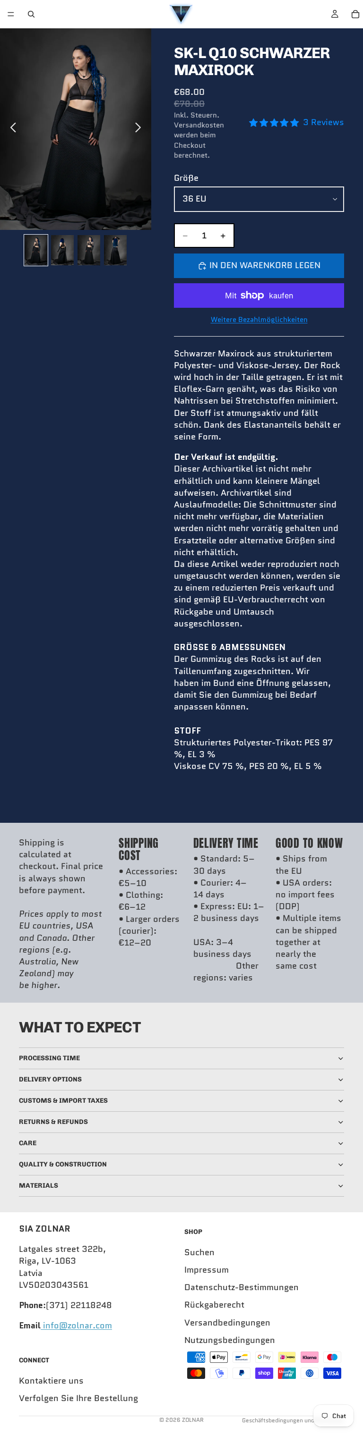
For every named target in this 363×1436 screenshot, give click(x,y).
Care (27, 1143)
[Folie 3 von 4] (89, 250)
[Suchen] (31, 14)
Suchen (199, 1252)
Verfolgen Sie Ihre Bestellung (78, 1398)
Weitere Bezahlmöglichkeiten (259, 320)
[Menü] (11, 14)
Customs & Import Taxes (63, 1101)
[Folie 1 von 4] (36, 250)
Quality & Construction (63, 1164)
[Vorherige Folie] (10, 128)
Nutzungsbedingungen (229, 1340)
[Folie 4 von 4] (115, 250)
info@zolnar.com (76, 1326)
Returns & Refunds (53, 1122)
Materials (38, 1186)
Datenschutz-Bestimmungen (241, 1288)
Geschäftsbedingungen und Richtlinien (293, 1420)
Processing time (49, 1058)
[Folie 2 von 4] (62, 250)
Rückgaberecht (214, 1305)
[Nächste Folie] (140, 128)
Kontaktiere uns (51, 1381)
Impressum (206, 1270)
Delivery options (50, 1079)
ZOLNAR (193, 1420)
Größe (186, 178)
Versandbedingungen (227, 1323)
